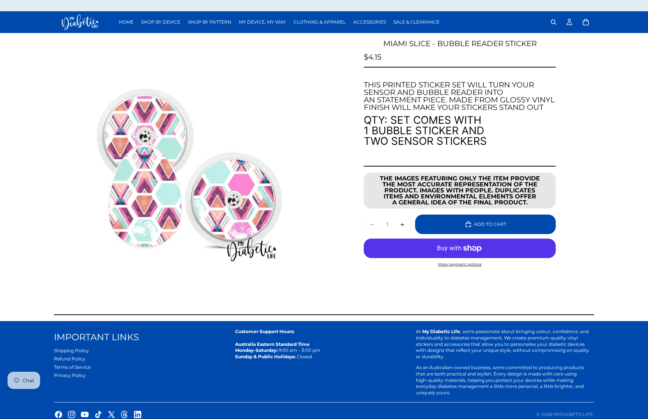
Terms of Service (72, 367)
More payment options (460, 264)
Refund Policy (70, 359)
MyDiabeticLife (573, 414)
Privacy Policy (70, 375)
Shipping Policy (71, 350)
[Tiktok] (98, 414)
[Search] (553, 22)
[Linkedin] (137, 414)
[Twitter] (111, 414)
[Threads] (124, 414)
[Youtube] (84, 414)
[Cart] (586, 22)
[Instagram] (71, 414)
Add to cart (490, 224)
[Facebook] (58, 414)
